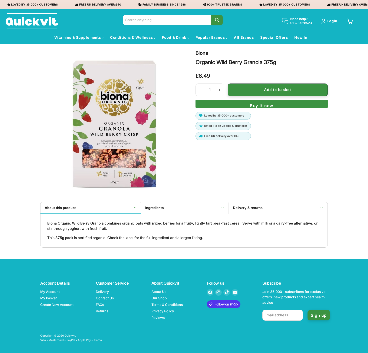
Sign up (319, 315)
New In (300, 37)
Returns (102, 311)
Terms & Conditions (167, 305)
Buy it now (261, 105)
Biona (202, 53)
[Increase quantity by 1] (219, 90)
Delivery (102, 292)
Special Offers (274, 37)
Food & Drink (174, 37)
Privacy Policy (162, 311)
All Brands (244, 37)
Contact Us (105, 298)
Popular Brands (211, 37)
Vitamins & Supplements (78, 37)
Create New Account (56, 305)
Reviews (158, 318)
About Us (158, 292)
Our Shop (159, 298)
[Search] (217, 20)
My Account (50, 292)
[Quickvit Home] (32, 21)
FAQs (100, 305)
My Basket (48, 298)
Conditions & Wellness (132, 37)
